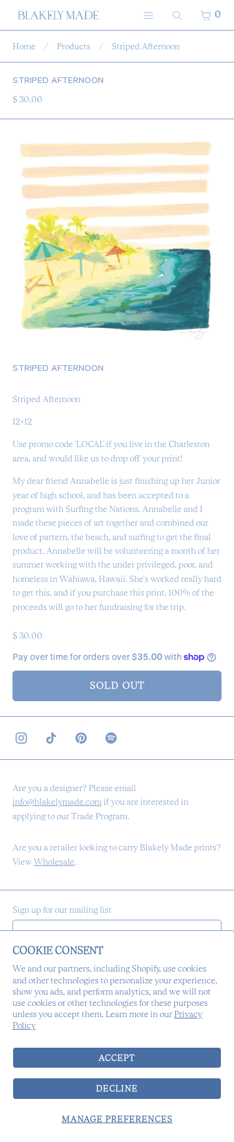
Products (73, 46)
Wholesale (54, 862)
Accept (117, 1058)
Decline (117, 1088)
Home (24, 46)
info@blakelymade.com (57, 802)
